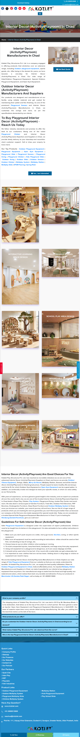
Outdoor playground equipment (27, 68)
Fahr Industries (8, 684)
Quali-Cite (6, 673)
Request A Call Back (78, 370)
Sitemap (5, 655)
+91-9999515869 (70, 1)
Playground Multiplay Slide (13, 696)
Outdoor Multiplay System (58, 506)
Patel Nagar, (24, 576)
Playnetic (6, 681)
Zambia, (17, 576)
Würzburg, (5, 518)
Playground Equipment (10, 151)
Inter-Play (6, 675)
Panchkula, (20, 518)
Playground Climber (10, 134)
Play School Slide (48, 696)
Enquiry (66, 735)
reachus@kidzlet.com (71, 4)
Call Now (14, 735)
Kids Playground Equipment (19, 562)
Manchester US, (7, 576)
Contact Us (6, 663)
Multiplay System (22, 162)
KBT (4, 678)
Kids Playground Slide (35, 157)
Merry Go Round (35, 482)
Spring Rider (31, 165)
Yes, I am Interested (41, 173)
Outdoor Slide (22, 159)
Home (4, 40)
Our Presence (7, 657)
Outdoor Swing (8, 159)
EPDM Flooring (19, 165)
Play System (34, 501)
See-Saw (57, 535)
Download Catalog (23, 3)
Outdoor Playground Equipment (31, 149)
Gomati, (12, 518)
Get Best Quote (64, 69)
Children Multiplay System (12, 699)
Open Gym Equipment (33, 151)
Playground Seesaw (19, 105)
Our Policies (7, 666)
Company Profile (9, 652)
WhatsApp (40, 735)
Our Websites (7, 660)
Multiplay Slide (6, 165)
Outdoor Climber (7, 162)
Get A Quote (1, 368)
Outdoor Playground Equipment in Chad (16, 567)
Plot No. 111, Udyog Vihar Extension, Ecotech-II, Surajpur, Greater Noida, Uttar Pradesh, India (41, 721)
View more (20, 215)
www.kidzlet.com (11, 706)
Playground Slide (8, 154)
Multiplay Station (37, 162)
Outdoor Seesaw (37, 159)
